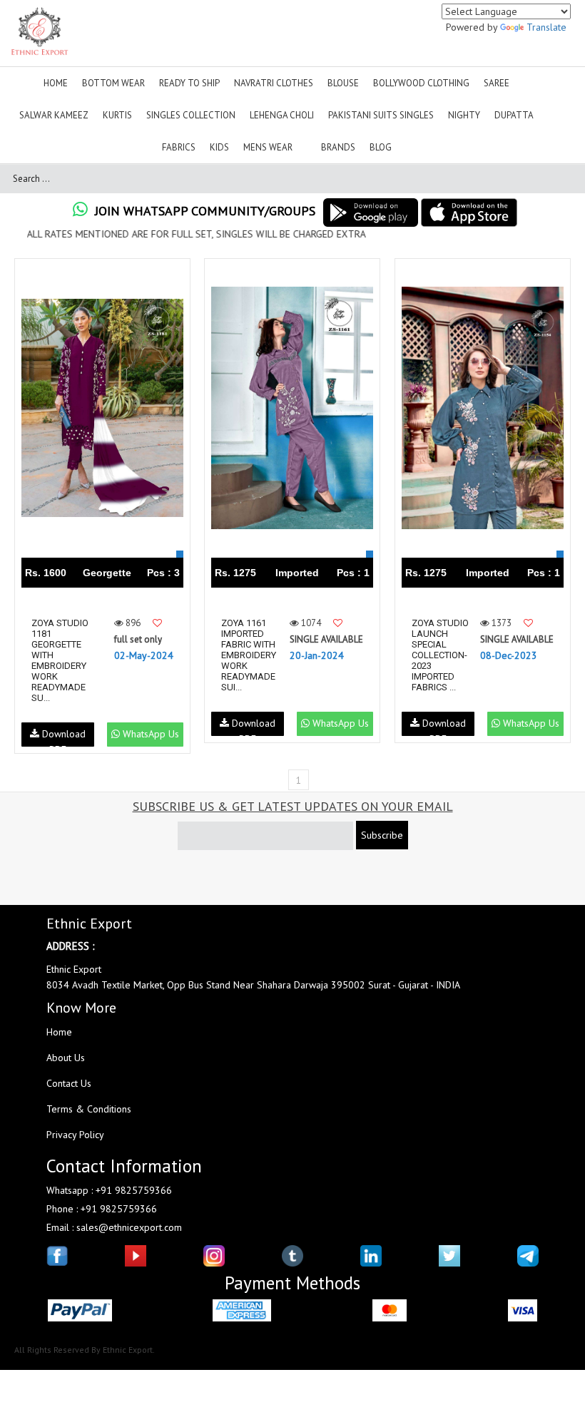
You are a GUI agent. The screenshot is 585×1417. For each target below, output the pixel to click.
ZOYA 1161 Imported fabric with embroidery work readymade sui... (248, 655)
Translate (546, 27)
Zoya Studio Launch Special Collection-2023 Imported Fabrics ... (440, 655)
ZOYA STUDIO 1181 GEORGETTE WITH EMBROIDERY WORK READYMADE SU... (59, 660)
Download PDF (62, 737)
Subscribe (382, 835)
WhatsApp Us (149, 733)
